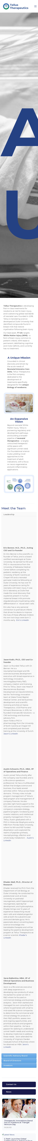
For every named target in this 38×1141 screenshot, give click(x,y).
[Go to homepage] (16, 6)
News (8, 1092)
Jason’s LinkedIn (11, 734)
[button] (35, 6)
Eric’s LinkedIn (22, 620)
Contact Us (11, 1084)
